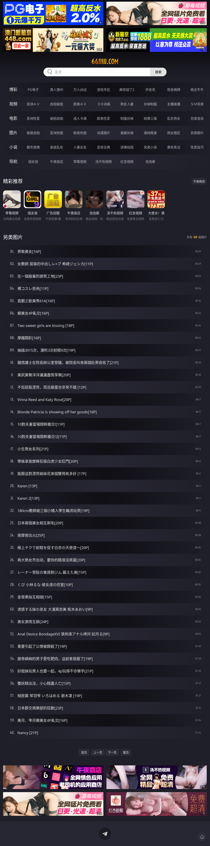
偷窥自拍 (33, 133)
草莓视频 (80, 161)
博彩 (13, 89)
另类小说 (150, 147)
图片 (13, 133)
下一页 (112, 752)
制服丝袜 (127, 118)
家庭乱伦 (56, 147)
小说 (13, 147)
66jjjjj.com (105, 61)
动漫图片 (103, 133)
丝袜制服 (150, 104)
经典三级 (150, 118)
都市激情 (33, 147)
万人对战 (80, 89)
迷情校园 (127, 147)
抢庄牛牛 (197, 89)
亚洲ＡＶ (33, 104)
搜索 (158, 72)
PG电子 (33, 89)
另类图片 (197, 133)
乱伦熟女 (173, 118)
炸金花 (150, 89)
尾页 (126, 752)
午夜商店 (56, 161)
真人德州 (56, 89)
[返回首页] (202, 837)
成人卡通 (80, 118)
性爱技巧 (197, 147)
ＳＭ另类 (197, 104)
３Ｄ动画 (103, 104)
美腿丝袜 (127, 133)
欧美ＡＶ (80, 104)
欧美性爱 (103, 118)
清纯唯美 (150, 133)
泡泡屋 (150, 161)
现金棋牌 (173, 89)
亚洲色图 (56, 133)
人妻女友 (80, 147)
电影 (13, 118)
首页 (84, 752)
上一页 (98, 752)
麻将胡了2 (126, 89)
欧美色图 (80, 133)
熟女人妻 (127, 104)
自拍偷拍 (56, 104)
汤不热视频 (103, 161)
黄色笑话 (173, 147)
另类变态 (197, 118)
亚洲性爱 (33, 118)
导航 (13, 161)
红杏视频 (127, 161)
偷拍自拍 (56, 118)
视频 (13, 104)
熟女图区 (173, 133)
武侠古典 (103, 147)
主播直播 (173, 104)
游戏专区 (103, 89)
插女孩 (33, 161)
